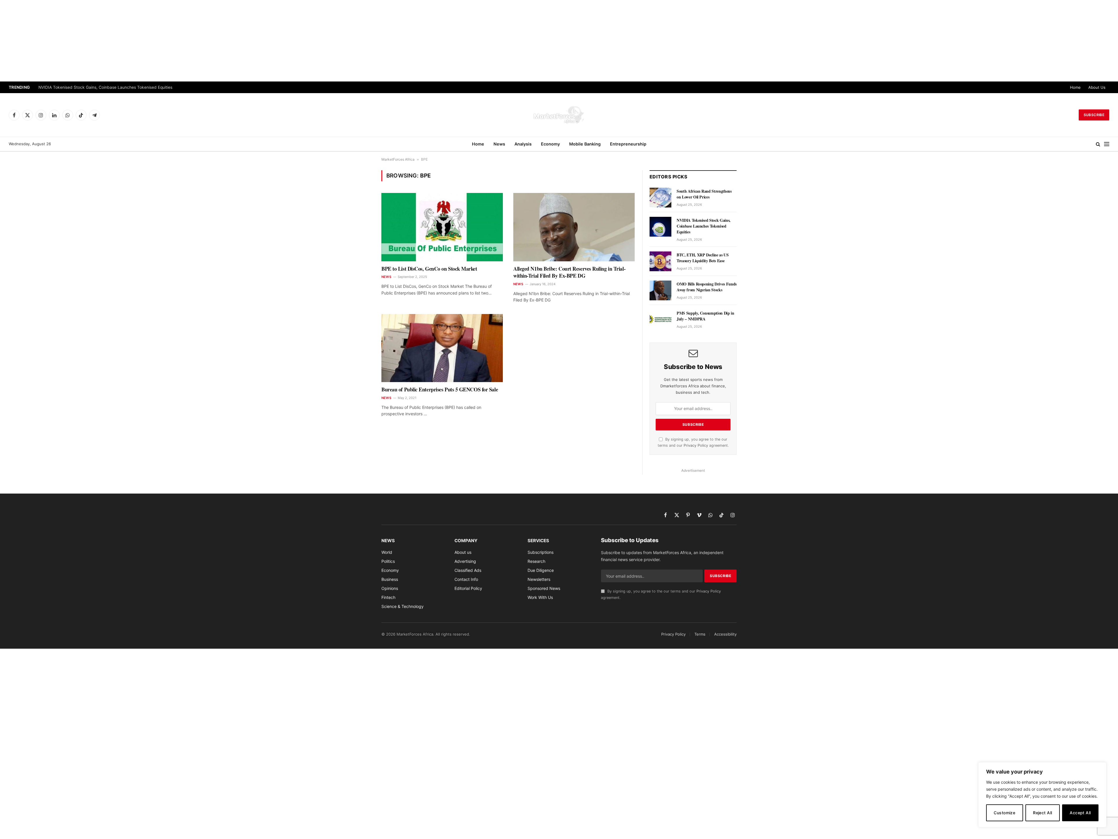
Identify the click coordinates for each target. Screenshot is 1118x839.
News (499, 143)
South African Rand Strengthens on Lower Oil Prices (704, 194)
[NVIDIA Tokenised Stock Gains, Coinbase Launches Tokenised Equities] (660, 227)
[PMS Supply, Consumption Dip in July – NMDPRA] (660, 319)
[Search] (1098, 144)
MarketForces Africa (398, 159)
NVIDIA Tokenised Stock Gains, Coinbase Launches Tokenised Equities (105, 87)
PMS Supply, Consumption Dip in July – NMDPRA (705, 316)
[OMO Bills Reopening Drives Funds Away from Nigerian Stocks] (660, 290)
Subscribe (1094, 115)
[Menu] (1106, 144)
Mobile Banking (585, 143)
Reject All (1042, 812)
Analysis (523, 143)
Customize (1004, 812)
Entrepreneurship (628, 143)
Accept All (1080, 812)
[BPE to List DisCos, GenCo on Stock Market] (442, 227)
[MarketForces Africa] (559, 115)
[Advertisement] (559, 40)
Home (1075, 87)
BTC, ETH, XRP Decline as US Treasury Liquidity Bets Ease (703, 258)
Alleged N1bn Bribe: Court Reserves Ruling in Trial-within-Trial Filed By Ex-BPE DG (569, 272)
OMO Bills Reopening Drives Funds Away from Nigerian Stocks (707, 287)
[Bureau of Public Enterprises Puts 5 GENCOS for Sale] (442, 348)
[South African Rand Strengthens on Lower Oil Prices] (660, 197)
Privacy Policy (696, 445)
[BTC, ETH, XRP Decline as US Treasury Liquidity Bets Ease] (660, 261)
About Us (1096, 87)
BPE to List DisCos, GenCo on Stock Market (429, 268)
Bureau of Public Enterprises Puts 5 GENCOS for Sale (439, 389)
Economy (550, 143)
